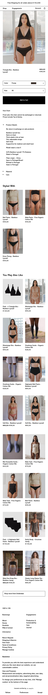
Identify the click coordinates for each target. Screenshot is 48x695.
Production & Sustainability (31, 622)
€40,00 (28, 222)
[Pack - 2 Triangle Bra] (13, 291)
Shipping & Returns (9, 640)
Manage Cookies (8, 650)
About (4, 620)
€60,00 (28, 388)
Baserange (6, 615)
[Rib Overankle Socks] (13, 446)
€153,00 (6, 544)
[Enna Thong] (13, 241)
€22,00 (6, 466)
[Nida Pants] (35, 202)
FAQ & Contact (7, 628)
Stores (4, 623)
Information (6, 632)
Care (27, 625)
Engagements (31, 615)
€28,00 (28, 350)
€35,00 (6, 222)
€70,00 (28, 466)
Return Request (7, 638)
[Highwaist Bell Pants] (35, 369)
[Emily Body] (35, 524)
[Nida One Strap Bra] (13, 563)
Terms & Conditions (9, 645)
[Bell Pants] (13, 202)
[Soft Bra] (13, 408)
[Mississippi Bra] (35, 291)
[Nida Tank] (35, 446)
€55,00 (28, 311)
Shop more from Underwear (14, 593)
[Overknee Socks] (35, 330)
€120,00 (6, 311)
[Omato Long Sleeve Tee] (35, 563)
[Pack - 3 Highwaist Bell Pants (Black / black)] (13, 524)
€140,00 (28, 544)
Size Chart (6, 111)
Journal (29, 627)
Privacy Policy (7, 647)
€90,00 (28, 583)
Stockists (5, 625)
